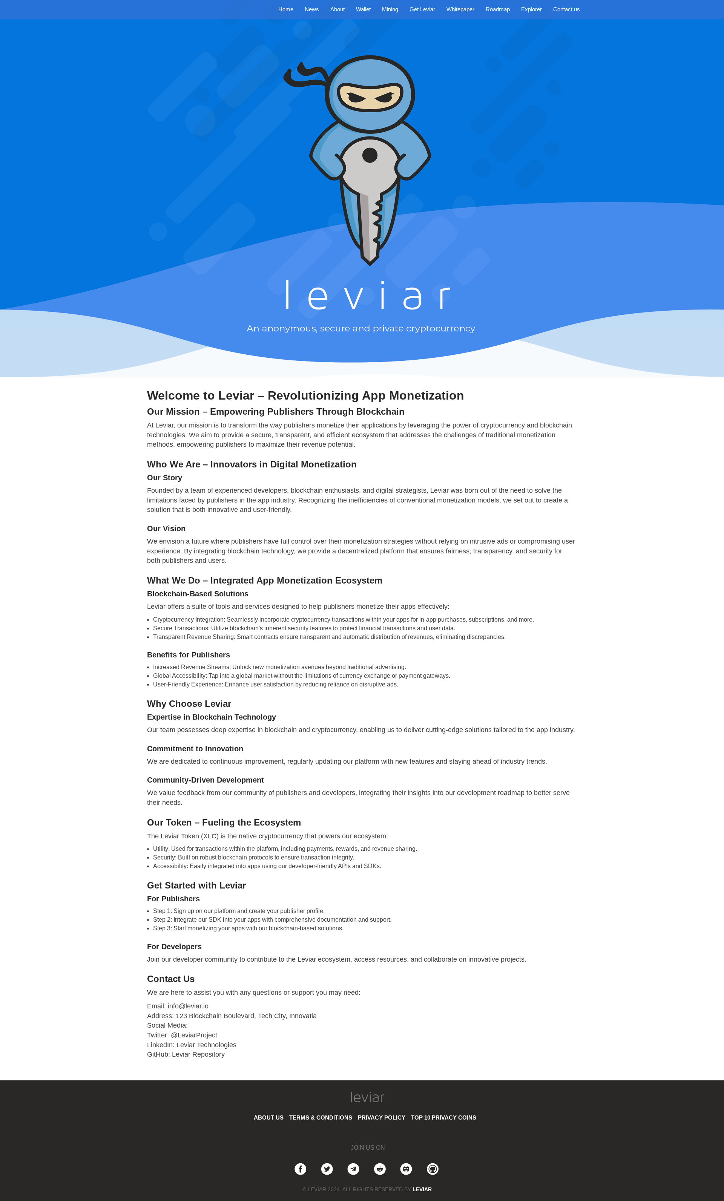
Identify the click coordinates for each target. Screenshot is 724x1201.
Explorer (531, 9)
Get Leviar (422, 9)
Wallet (363, 9)
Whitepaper (460, 9)
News (312, 9)
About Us (269, 1117)
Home (285, 9)
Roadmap (498, 9)
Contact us (566, 9)
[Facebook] (300, 1167)
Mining (390, 9)
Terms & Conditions (320, 1117)
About (337, 9)
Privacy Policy (381, 1117)
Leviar (422, 1189)
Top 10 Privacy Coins (443, 1117)
